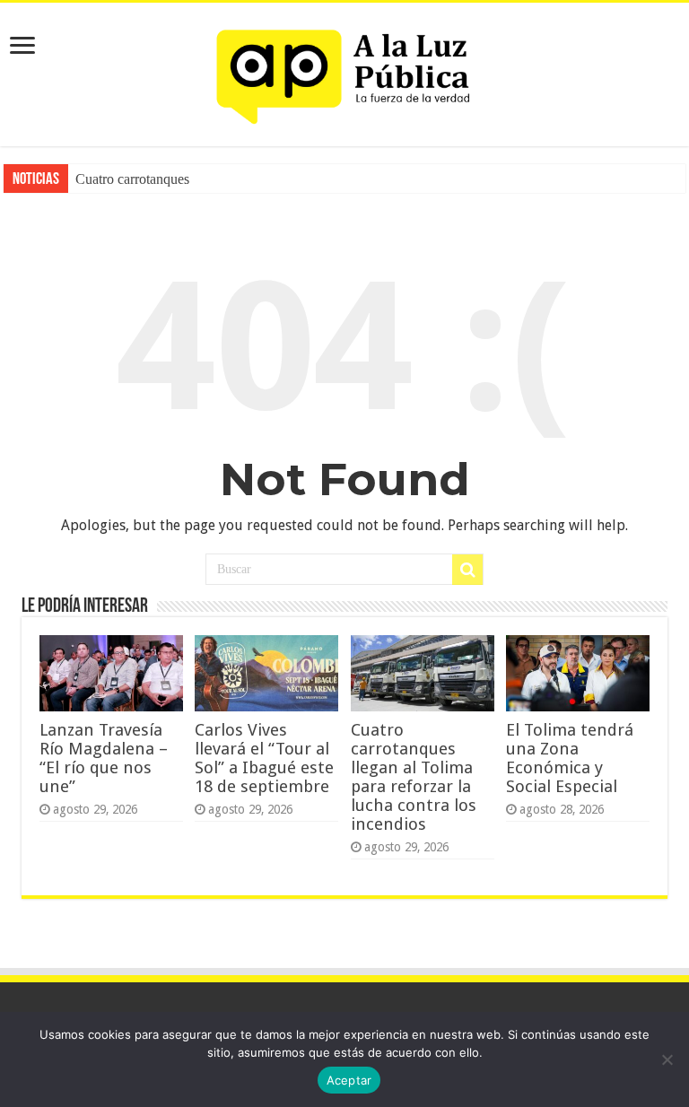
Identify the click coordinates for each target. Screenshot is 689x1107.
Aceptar (349, 1080)
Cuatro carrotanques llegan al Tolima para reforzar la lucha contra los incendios (413, 776)
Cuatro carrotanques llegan (151, 179)
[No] (667, 1059)
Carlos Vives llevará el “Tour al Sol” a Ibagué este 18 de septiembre (264, 758)
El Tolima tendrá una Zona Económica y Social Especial (569, 758)
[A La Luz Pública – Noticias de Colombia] (344, 70)
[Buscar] (467, 569)
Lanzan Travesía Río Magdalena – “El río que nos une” (103, 758)
